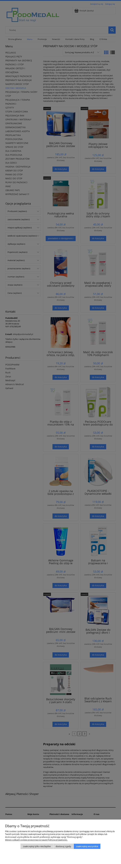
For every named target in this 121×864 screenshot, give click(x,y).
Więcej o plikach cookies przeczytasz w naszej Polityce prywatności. (36, 839)
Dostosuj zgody (63, 846)
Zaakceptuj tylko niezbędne (37, 846)
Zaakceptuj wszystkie (87, 846)
